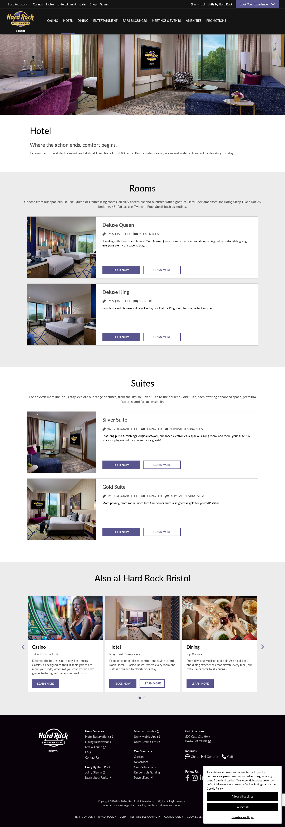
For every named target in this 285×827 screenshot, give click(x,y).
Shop (93, 4)
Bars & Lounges (134, 20)
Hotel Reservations (97, 737)
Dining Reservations (98, 742)
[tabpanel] (65, 647)
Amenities (193, 20)
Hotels (50, 4)
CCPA (123, 816)
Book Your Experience (254, 4)
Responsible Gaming (147, 772)
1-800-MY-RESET (172, 805)
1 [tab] (140, 698)
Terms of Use (84, 816)
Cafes (83, 4)
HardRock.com (19, 4)
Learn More (162, 270)
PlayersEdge (141, 778)
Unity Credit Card (145, 742)
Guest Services (94, 731)
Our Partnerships (145, 767)
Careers (139, 757)
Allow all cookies (242, 796)
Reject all (242, 807)
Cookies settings (198, 816)
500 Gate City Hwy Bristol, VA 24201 (197, 738)
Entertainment (67, 4)
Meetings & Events (166, 20)
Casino (52, 20)
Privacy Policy (106, 816)
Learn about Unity (96, 778)
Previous (23, 647)
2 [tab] (145, 698)
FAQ (88, 752)
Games (104, 4)
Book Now (121, 270)
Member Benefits (145, 731)
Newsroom (141, 762)
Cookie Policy (173, 816)
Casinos (38, 4)
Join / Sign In (93, 772)
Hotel (68, 20)
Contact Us (92, 757)
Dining (83, 20)
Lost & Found (93, 747)
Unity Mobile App (145, 737)
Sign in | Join (211, 4)
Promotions (216, 20)
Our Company (143, 751)
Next (262, 647)
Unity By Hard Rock (97, 767)
